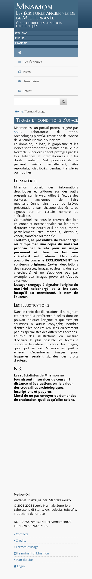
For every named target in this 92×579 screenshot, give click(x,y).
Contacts (21, 534)
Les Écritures (32, 62)
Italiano (21, 33)
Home (19, 111)
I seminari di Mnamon (32, 553)
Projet (27, 91)
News (27, 72)
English (20, 38)
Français (21, 43)
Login (20, 566)
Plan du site (24, 560)
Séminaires (31, 81)
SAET (17, 132)
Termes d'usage (27, 547)
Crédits (20, 540)
